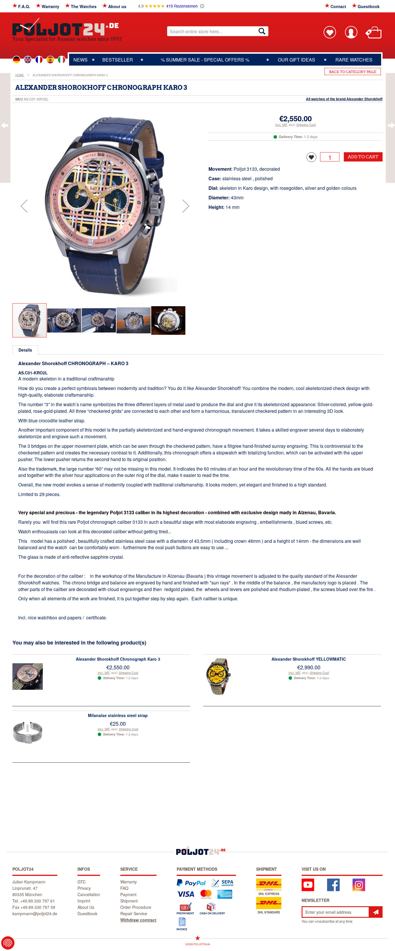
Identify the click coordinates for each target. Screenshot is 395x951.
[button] (24, 206)
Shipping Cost (306, 124)
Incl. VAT (281, 124)
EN (28, 60)
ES (50, 60)
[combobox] (217, 31)
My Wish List (329, 32)
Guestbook (369, 6)
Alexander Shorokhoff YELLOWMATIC (309, 659)
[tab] (25, 349)
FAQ (124, 888)
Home (19, 75)
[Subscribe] (376, 912)
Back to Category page (352, 72)
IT (62, 60)
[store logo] (67, 27)
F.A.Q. (24, 6)
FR (39, 60)
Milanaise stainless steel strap (118, 715)
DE (16, 60)
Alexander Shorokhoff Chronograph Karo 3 (118, 659)
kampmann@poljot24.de (34, 913)
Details (25, 350)
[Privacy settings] (7, 943)
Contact (338, 6)
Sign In (351, 32)
